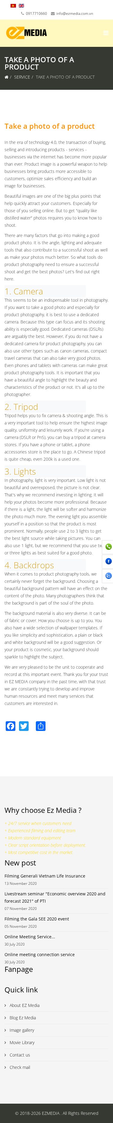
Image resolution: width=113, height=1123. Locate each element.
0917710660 (36, 13)
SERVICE (22, 77)
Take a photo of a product (50, 126)
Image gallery (21, 1030)
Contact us (19, 1055)
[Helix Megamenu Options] (105, 33)
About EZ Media (23, 1005)
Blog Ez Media (22, 1018)
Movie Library (21, 1042)
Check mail (19, 1067)
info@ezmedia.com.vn (74, 13)
